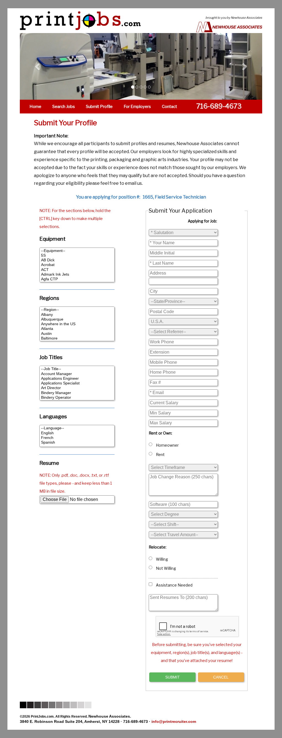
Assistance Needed (173, 585)
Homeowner (166, 445)
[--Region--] (76, 309)
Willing (161, 559)
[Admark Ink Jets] (76, 274)
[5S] (76, 255)
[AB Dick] (76, 260)
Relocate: (157, 547)
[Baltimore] (76, 338)
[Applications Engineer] (76, 378)
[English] (76, 433)
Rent (159, 454)
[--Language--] (76, 428)
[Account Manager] (76, 373)
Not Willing (165, 568)
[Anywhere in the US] (76, 324)
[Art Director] (76, 388)
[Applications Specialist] (76, 383)
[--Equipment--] (76, 250)
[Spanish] (76, 442)
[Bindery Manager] (76, 392)
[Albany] (76, 314)
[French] (76, 437)
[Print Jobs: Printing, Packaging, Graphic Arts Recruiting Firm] (76, 20)
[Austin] (76, 333)
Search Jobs (63, 106)
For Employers (137, 106)
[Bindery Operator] (76, 397)
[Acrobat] (76, 264)
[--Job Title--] (76, 369)
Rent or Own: (160, 433)
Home (35, 106)
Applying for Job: (202, 221)
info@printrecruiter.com (173, 721)
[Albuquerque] (76, 319)
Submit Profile (99, 106)
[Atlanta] (76, 328)
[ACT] (76, 269)
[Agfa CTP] (76, 279)
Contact (169, 106)
